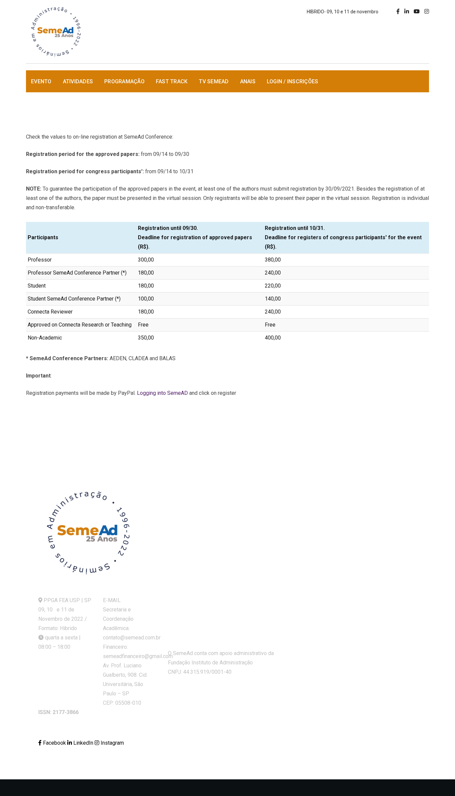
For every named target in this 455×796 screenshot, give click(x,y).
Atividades (78, 81)
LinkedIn (83, 743)
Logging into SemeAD (162, 393)
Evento (41, 81)
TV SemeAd (213, 81)
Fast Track (172, 81)
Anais (247, 81)
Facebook (54, 743)
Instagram (111, 743)
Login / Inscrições (292, 81)
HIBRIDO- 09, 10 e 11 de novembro (342, 11)
